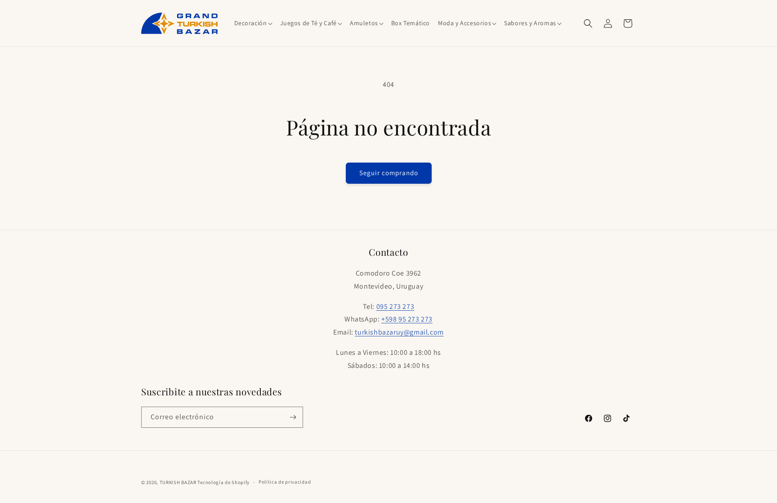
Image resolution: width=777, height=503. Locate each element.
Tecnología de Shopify (223, 482)
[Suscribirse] (293, 417)
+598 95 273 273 (407, 319)
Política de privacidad (285, 482)
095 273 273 (395, 306)
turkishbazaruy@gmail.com (399, 332)
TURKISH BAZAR (178, 482)
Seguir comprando (388, 172)
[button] (253, 23)
